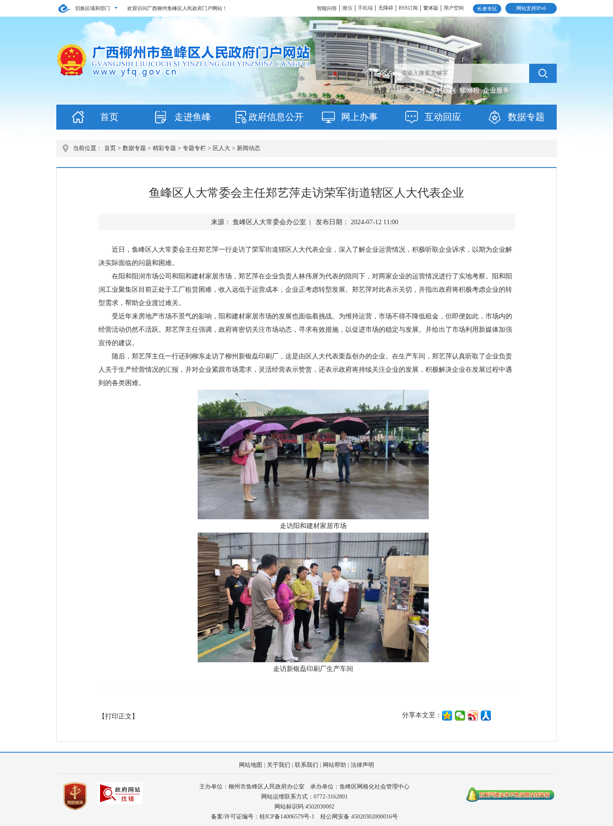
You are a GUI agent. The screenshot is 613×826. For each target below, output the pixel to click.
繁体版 (430, 8)
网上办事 (359, 117)
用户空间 (454, 8)
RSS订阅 (408, 8)
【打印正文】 (118, 716)
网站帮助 (334, 765)
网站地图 (250, 765)
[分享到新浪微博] (473, 716)
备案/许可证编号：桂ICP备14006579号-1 (262, 816)
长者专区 (487, 9)
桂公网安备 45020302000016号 (359, 816)
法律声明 (362, 765)
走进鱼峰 (192, 117)
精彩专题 (164, 148)
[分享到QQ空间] (447, 716)
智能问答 (327, 8)
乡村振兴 (444, 90)
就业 (403, 90)
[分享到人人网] (486, 716)
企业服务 (496, 90)
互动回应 (443, 117)
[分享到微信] (460, 716)
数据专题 (526, 117)
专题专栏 (194, 148)
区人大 (221, 148)
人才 (420, 90)
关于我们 (278, 765)
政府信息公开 (276, 117)
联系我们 (306, 765)
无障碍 (385, 8)
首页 (109, 117)
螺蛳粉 (470, 90)
